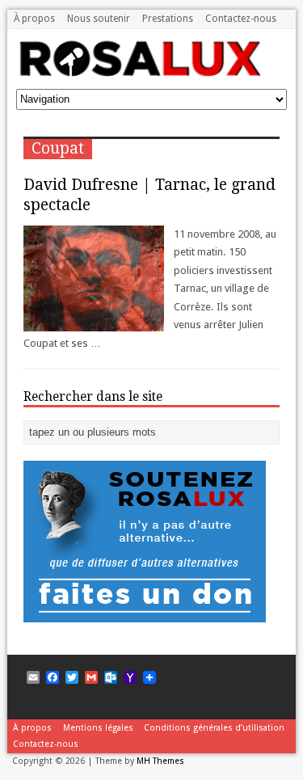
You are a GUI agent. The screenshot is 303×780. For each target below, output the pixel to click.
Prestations (167, 18)
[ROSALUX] (138, 47)
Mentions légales (98, 728)
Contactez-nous (240, 18)
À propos (34, 18)
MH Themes (160, 761)
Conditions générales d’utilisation (214, 728)
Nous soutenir (98, 18)
